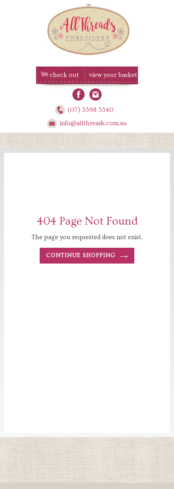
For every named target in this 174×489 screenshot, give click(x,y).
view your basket (113, 75)
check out (64, 75)
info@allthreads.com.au (93, 123)
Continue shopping (80, 255)
